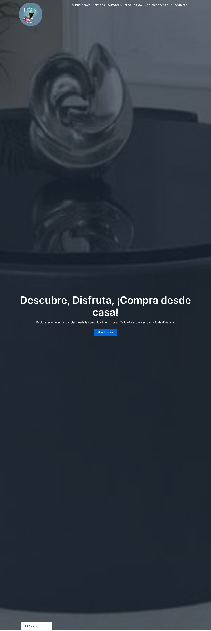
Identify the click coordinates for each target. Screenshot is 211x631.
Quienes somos (81, 5)
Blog (128, 5)
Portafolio (115, 5)
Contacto (181, 5)
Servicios (99, 5)
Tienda (138, 5)
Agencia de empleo (156, 5)
